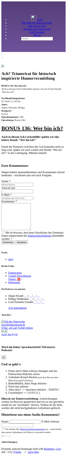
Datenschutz (15, 272)
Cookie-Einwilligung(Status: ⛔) (19, 277)
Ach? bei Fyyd (9, 334)
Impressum (14, 282)
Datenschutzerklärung (39, 235)
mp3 (10, 259)
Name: (6, 181)
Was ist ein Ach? (37, 25)
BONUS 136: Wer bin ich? (32, 128)
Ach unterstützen (17, 307)
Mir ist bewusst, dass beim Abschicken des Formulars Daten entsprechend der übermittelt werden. (32, 235)
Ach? (39, 19)
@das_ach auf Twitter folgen (17, 327)
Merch (37, 35)
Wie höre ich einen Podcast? (37, 22)
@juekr (17, 451)
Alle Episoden (37, 32)
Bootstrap (49, 448)
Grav (58, 448)
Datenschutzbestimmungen (32, 429)
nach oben (33, 451)
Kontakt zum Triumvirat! (37, 29)
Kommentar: (9, 201)
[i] (4, 357)
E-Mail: (6, 194)
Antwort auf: (8, 187)
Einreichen (8, 242)
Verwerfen (21, 242)
